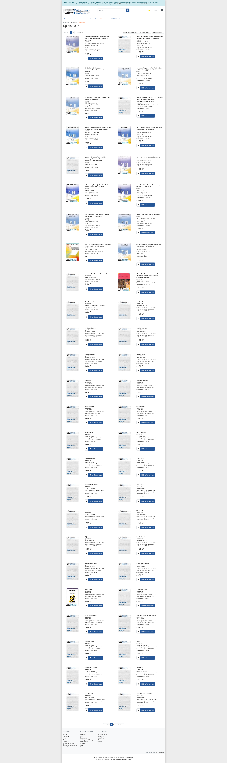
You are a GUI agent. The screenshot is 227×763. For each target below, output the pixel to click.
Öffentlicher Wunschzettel (70, 745)
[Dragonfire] (72, 388)
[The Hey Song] (72, 440)
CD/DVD (114, 19)
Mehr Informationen (96, 58)
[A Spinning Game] (124, 597)
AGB (81, 736)
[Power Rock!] (72, 597)
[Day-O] (124, 649)
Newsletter (83, 743)
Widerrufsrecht (84, 741)
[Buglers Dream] (124, 362)
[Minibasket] (162, 10)
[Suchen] (127, 10)
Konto (64, 738)
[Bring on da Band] (72, 362)
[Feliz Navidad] (72, 701)
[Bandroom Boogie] (72, 336)
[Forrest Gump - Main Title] (124, 701)
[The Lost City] (124, 519)
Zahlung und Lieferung (86, 740)
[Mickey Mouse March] (72, 571)
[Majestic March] (72, 545)
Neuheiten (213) (102, 734)
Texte (121, 19)
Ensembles (94, 19)
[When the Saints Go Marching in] (124, 623)
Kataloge (65, 740)
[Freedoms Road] (72, 414)
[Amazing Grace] (72, 649)
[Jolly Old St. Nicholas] (72, 492)
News (81, 745)
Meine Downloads (68, 747)
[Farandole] (124, 675)
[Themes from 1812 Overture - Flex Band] (124, 222)
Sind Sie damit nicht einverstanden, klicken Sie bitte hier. (133, 4)
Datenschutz (83, 738)
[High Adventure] (124, 440)
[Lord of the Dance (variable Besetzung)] (124, 165)
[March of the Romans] (124, 545)
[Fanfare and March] (124, 388)
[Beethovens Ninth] (124, 336)
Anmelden (155, 10)
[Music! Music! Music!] (124, 571)
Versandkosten (160, 752)
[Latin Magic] (124, 492)
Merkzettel (66, 741)
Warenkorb (66, 736)
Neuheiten (74, 19)
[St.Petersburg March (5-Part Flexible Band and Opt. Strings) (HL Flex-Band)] (72, 193)
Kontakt (65, 734)
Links (81, 747)
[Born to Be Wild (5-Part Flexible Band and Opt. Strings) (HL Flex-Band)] (124, 135)
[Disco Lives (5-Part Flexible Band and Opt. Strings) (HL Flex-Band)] (72, 105)
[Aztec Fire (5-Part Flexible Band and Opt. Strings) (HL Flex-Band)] (124, 193)
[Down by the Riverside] (72, 675)
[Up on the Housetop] (72, 623)
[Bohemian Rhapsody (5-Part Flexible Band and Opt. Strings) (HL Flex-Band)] (124, 76)
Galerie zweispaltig (130, 32)
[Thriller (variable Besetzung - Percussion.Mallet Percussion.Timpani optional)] (72, 76)
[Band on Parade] (124, 309)
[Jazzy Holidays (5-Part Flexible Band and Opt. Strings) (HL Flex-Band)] (124, 252)
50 (157, 32)
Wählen (145, 32)
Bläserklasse (104, 19)
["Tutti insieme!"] (72, 309)
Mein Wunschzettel (68, 743)
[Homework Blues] (72, 466)
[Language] (149, 10)
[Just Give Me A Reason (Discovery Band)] (72, 282)
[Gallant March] (124, 414)
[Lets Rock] (72, 519)
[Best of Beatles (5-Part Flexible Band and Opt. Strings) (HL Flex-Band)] (72, 222)
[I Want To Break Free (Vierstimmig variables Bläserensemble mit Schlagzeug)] (72, 252)
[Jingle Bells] (124, 466)
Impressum (83, 734)
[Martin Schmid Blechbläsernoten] (79, 11)
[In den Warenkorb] (86, 58)
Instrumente (84, 19)
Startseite (67, 19)
